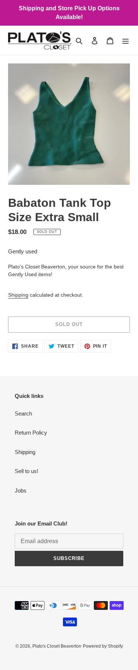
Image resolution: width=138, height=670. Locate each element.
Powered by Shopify (103, 646)
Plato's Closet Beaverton (56, 646)
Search (23, 413)
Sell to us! (26, 471)
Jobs (20, 490)
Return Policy (31, 432)
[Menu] (125, 40)
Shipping (18, 295)
